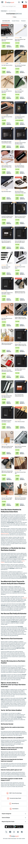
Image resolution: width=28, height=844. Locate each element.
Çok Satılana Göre (6, 20)
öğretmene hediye (5, 533)
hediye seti (24, 597)
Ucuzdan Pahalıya (15, 20)
